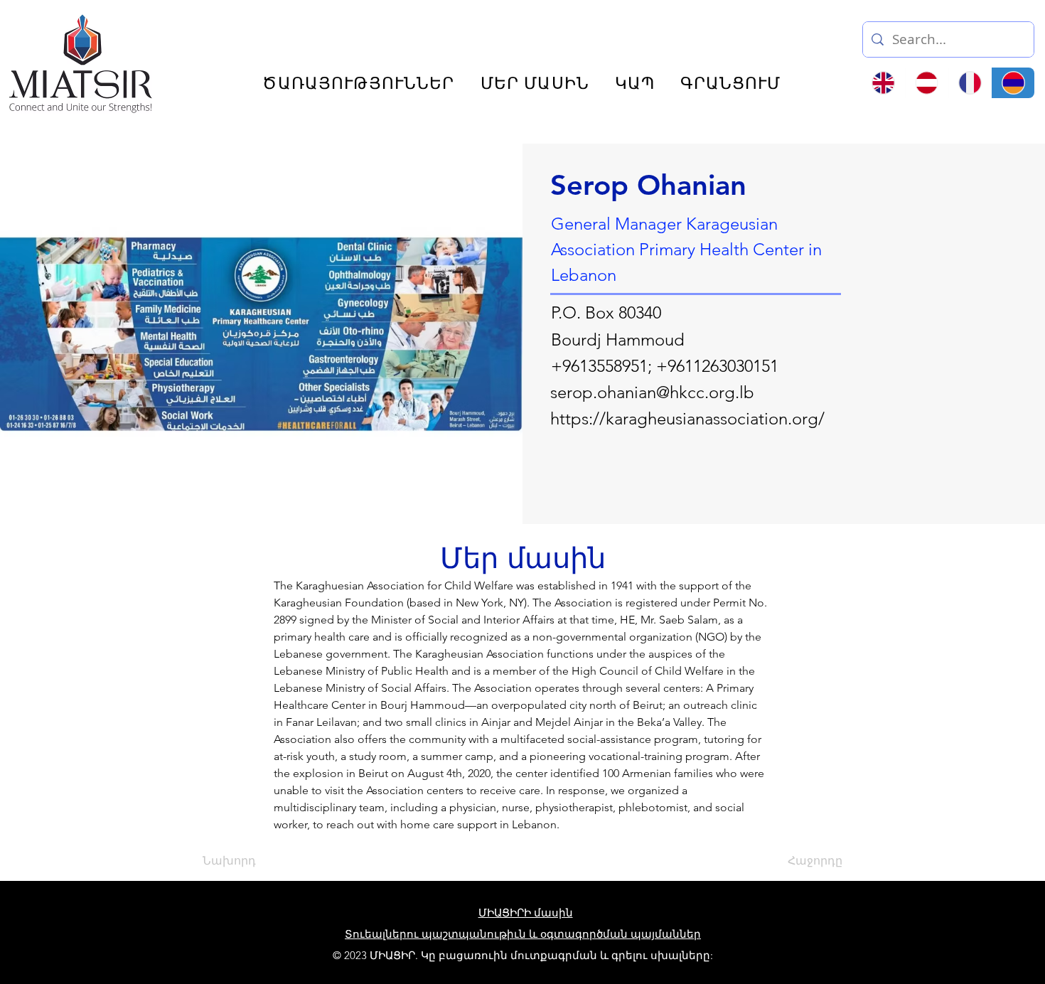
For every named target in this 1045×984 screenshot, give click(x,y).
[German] (926, 83)
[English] (883, 83)
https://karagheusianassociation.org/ (687, 418)
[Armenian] (1012, 83)
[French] (970, 83)
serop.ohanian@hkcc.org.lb (652, 392)
